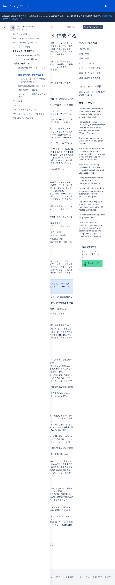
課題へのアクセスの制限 (89, 78)
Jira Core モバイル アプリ (24, 118)
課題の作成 (84, 53)
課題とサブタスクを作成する (31, 74)
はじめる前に (85, 48)
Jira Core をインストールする (26, 38)
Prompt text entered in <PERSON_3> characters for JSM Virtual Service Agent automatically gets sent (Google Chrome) (92, 127)
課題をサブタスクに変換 (89, 73)
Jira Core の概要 (20, 34)
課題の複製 (84, 58)
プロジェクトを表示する (26, 59)
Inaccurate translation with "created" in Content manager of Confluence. (91, 180)
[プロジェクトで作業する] (62, 27)
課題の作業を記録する (28, 90)
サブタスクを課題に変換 (89, 68)
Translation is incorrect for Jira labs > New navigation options (91, 141)
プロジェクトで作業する (23, 51)
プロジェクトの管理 (21, 46)
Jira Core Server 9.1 (26, 26)
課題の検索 (17, 101)
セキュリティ (83, 577)
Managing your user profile (27, 55)
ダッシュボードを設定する (24, 109)
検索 (106, 6)
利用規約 (70, 577)
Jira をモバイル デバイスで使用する (28, 113)
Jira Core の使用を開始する (25, 42)
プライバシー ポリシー (53, 577)
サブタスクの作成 (87, 63)
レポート (16, 105)
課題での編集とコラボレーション (33, 86)
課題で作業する (22, 63)
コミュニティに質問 (91, 263)
